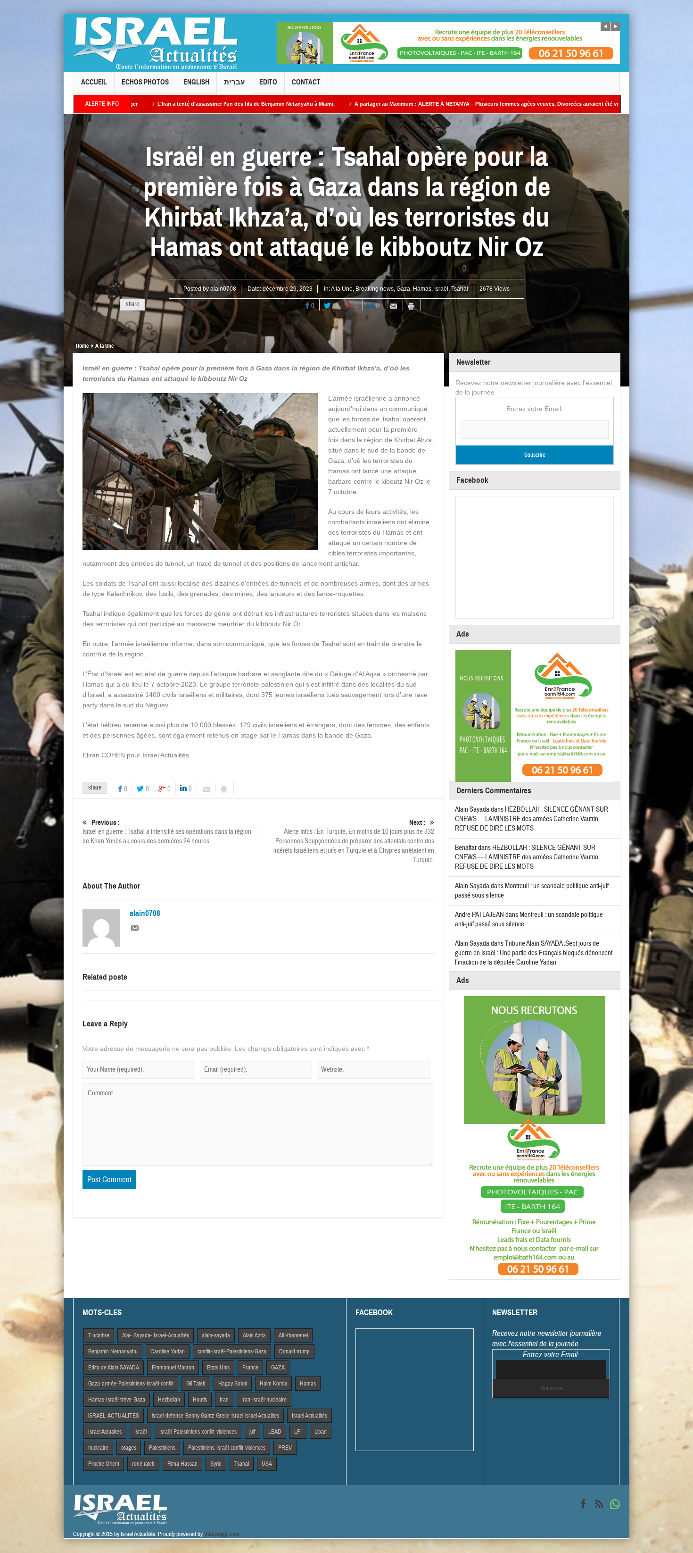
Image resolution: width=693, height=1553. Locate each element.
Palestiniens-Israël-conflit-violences (226, 1448)
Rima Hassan (182, 1464)
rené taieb (143, 1464)
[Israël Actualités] (155, 43)
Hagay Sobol (232, 1383)
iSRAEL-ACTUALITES (113, 1415)
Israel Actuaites (105, 1431)
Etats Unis (218, 1367)
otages (128, 1448)
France (250, 1367)
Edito (268, 82)
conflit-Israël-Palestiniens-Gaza (232, 1351)
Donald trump (294, 1351)
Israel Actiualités (309, 1415)
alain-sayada (216, 1335)
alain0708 (223, 288)
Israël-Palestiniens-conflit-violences (198, 1431)
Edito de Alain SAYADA (113, 1367)
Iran (224, 1399)
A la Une (342, 288)
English (196, 82)
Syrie (216, 1464)
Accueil (94, 82)
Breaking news (374, 288)
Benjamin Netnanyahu (113, 1351)
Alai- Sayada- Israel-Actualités (155, 1335)
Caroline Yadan (167, 1351)
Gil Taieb (196, 1383)
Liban (320, 1431)
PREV (285, 1448)
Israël (441, 288)
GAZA (278, 1367)
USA (267, 1464)
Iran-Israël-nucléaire (264, 1399)
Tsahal (459, 288)
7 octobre (98, 1335)
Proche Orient (103, 1464)
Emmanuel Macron (173, 1367)
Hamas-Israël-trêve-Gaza (116, 1399)
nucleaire (98, 1448)
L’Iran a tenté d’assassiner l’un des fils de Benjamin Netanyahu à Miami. (155, 104)
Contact (306, 82)
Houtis (200, 1399)
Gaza (403, 288)
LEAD (274, 1431)
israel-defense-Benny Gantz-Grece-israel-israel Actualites (215, 1415)
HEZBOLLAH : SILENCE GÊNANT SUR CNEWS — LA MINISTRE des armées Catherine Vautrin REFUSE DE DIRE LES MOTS (531, 819)
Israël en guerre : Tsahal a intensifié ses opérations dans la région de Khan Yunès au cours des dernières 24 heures (166, 832)
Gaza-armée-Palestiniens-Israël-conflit (130, 1383)
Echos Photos (145, 82)
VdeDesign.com (221, 1534)
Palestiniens (162, 1448)
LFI (298, 1431)
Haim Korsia (273, 1383)
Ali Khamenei (293, 1335)
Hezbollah (169, 1399)
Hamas (422, 288)
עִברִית (234, 82)
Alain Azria (254, 1335)
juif (252, 1431)
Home (82, 346)
